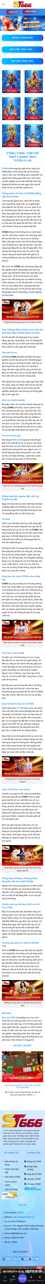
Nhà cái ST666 (9, 1018)
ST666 (5, 1130)
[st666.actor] (22, 4)
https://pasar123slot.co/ (24, 1217)
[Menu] (3, 4)
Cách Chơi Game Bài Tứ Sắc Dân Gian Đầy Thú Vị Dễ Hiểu (22, 1086)
